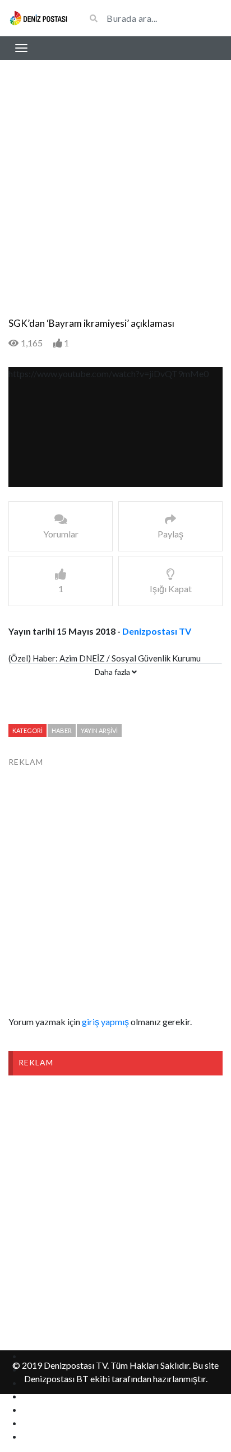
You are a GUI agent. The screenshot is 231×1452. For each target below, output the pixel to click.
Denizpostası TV (156, 631)
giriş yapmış (105, 1021)
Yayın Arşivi (99, 730)
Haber (62, 730)
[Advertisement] (115, 197)
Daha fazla (113, 672)
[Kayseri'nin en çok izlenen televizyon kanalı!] (38, 17)
